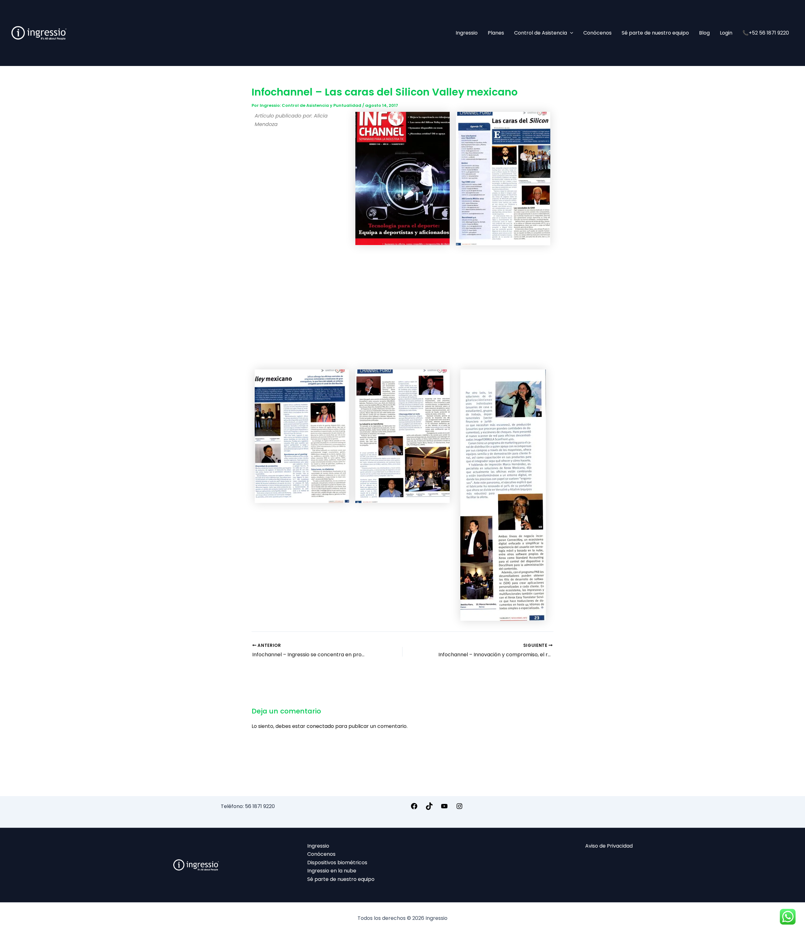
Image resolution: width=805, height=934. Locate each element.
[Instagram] (459, 808)
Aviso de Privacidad (609, 845)
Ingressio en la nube (331, 870)
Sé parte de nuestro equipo (655, 32)
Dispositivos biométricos (337, 862)
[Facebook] (414, 808)
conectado (320, 726)
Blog (704, 32)
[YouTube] (444, 808)
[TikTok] (429, 808)
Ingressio (467, 32)
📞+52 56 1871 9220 (765, 32)
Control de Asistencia (540, 32)
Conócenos (597, 32)
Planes (496, 32)
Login (726, 32)
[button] (570, 33)
